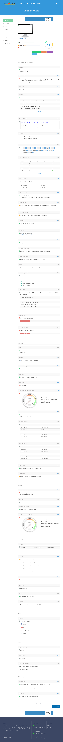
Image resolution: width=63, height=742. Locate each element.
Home (20, 3)
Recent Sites (32, 3)
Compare (50, 51)
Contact (38, 3)
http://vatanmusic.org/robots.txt (26, 234)
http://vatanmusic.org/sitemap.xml (26, 225)
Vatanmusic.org (22, 38)
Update (44, 51)
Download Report (37, 51)
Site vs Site (26, 3)
